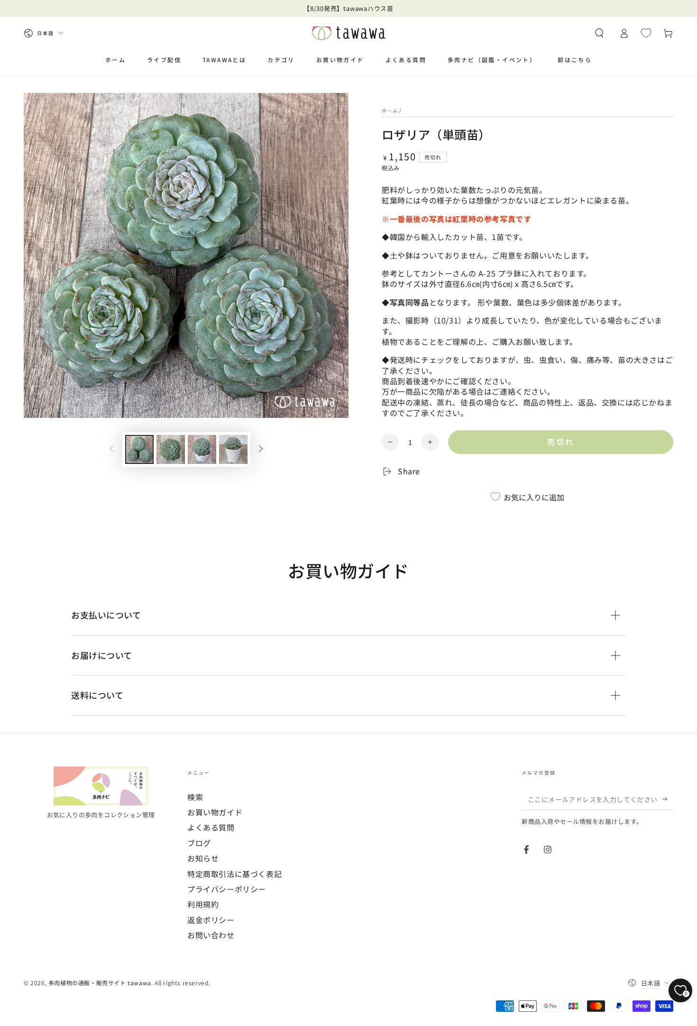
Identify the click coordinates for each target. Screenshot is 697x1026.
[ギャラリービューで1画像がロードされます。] (139, 449)
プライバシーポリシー (226, 889)
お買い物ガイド (214, 812)
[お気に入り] (646, 32)
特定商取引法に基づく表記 (234, 873)
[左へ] (111, 449)
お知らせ (203, 858)
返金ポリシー (211, 919)
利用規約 (203, 904)
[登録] (667, 799)
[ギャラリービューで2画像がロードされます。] (170, 449)
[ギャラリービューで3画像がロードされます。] (202, 449)
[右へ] (260, 449)
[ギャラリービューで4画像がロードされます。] (233, 449)
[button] (599, 33)
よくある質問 (211, 827)
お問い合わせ (211, 935)
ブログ (199, 843)
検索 (195, 797)
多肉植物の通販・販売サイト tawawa (99, 983)
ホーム (390, 110)
